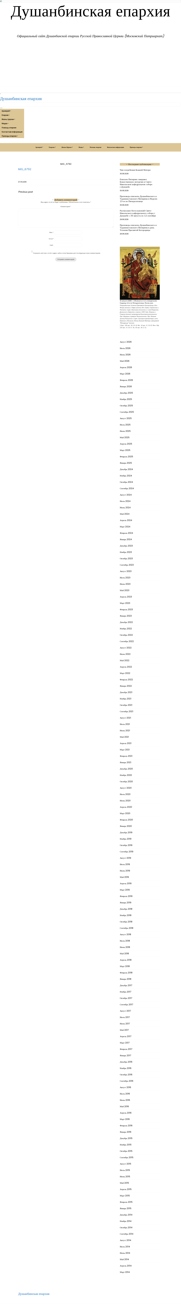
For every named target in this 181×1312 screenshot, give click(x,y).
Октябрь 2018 (126, 921)
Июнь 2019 (125, 870)
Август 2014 (125, 1240)
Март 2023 (125, 603)
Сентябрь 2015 (126, 1157)
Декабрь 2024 (126, 469)
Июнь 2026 (125, 354)
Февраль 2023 (126, 609)
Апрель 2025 (126, 443)
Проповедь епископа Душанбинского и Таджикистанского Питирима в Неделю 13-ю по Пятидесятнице (138, 199)
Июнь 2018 (125, 947)
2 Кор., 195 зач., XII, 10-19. (128, 325)
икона (127, 308)
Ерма (147, 308)
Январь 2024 (126, 539)
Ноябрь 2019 (125, 838)
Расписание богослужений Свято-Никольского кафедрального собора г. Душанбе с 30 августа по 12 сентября (138, 213)
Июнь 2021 (125, 730)
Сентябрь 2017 (126, 1004)
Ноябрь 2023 (126, 552)
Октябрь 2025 (126, 405)
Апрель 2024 (126, 520)
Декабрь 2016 (126, 1061)
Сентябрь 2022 (127, 641)
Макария (126, 316)
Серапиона (153, 308)
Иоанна (151, 312)
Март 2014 (125, 1272)
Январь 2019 (125, 902)
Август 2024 (126, 494)
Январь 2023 (126, 615)
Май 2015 (124, 1182)
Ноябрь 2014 (125, 1221)
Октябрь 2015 (126, 1151)
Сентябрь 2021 (126, 711)
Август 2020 (126, 787)
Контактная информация (12, 132)
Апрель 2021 (125, 743)
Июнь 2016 (125, 1100)
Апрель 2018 (125, 959)
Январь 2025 (126, 462)
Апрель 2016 (125, 1112)
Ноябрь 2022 (126, 628)
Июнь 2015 (125, 1176)
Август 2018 (125, 934)
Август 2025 (126, 418)
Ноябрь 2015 (125, 1144)
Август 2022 (126, 647)
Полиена (123, 310)
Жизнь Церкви (8, 119)
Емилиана (134, 310)
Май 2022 (124, 660)
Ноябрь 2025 (126, 399)
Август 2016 (125, 1087)
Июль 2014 (125, 1246)
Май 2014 (124, 1259)
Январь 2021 (125, 762)
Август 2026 (126, 341)
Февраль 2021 (126, 756)
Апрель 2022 (126, 666)
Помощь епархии (9, 127)
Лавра (133, 308)
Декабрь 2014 (126, 1214)
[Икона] (140, 273)
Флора (122, 308)
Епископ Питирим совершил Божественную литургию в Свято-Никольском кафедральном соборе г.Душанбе (136, 183)
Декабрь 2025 (126, 392)
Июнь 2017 (125, 1023)
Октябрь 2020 (126, 781)
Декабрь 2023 (126, 545)
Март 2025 (125, 450)
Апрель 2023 (126, 596)
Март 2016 (125, 1119)
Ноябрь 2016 (125, 1068)
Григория (141, 319)
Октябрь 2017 (126, 998)
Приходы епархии (9, 136)
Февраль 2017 (126, 1049)
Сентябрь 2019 (126, 851)
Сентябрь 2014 (126, 1233)
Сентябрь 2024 (127, 488)
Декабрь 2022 (126, 622)
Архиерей (6, 111)
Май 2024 (124, 513)
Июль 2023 (125, 577)
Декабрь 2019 (126, 832)
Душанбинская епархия (90, 11)
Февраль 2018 (126, 972)
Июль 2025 (125, 424)
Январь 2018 (125, 979)
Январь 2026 (126, 386)
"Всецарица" (124, 323)
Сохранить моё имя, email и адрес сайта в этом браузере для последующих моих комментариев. (66, 253)
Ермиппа (131, 312)
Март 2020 (125, 813)
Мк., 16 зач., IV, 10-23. (145, 325)
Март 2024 (125, 526)
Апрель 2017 (125, 1036)
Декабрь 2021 (126, 692)
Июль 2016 (125, 1093)
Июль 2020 (125, 794)
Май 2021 (124, 736)
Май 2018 (124, 953)
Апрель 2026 (126, 367)
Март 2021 (125, 749)
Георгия (122, 314)
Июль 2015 (125, 1170)
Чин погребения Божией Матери (135, 170)
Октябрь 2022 (126, 634)
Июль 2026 (125, 348)
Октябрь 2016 (126, 1074)
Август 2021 (125, 717)
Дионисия (123, 312)
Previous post (25, 191)
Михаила (130, 321)
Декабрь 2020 (126, 768)
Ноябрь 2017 (125, 991)
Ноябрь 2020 (126, 775)
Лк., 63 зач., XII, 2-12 (139, 327)
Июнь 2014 (125, 1253)
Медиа (4, 123)
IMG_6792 (24, 169)
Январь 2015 (125, 1208)
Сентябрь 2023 (127, 564)
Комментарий (66, 206)
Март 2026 (125, 373)
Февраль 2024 (126, 533)
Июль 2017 (125, 1017)
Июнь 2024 (125, 507)
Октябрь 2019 (126, 845)
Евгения (122, 321)
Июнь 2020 (125, 800)
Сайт (51, 245)
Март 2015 (125, 1195)
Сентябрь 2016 (126, 1080)
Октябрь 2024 (126, 482)
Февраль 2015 (126, 1202)
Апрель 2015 (126, 1189)
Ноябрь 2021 (125, 698)
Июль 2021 (125, 724)
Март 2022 (125, 673)
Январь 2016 (125, 1131)
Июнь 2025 (125, 431)
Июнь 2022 (125, 654)
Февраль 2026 (126, 380)
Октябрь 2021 (126, 705)
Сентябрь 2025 (127, 411)
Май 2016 (124, 1106)
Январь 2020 (126, 826)
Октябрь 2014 (126, 1227)
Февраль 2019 (126, 896)
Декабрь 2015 (126, 1138)
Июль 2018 (125, 940)
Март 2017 (125, 1042)
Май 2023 (124, 590)
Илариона (154, 310)
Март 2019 (125, 889)
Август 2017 (125, 1010)
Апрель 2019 (125, 883)
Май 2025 (124, 437)
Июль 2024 (125, 501)
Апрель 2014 (126, 1265)
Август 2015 (125, 1163)
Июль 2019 (125, 864)
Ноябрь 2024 (126, 475)
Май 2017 (124, 1030)
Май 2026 (124, 361)
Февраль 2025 (126, 456)
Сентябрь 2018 (126, 928)
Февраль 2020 (126, 819)
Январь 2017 (125, 1055)
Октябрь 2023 (126, 558)
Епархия (5, 115)
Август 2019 (125, 857)
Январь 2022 (126, 685)
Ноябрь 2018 (125, 915)
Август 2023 (125, 571)
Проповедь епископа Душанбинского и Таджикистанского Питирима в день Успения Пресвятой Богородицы (138, 227)
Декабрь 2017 (126, 985)
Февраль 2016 (126, 1125)
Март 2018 (125, 966)
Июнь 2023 (125, 584)
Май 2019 (124, 877)
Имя (51, 232)
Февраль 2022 (126, 679)
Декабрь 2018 (126, 908)
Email (51, 239)
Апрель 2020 (126, 807)
